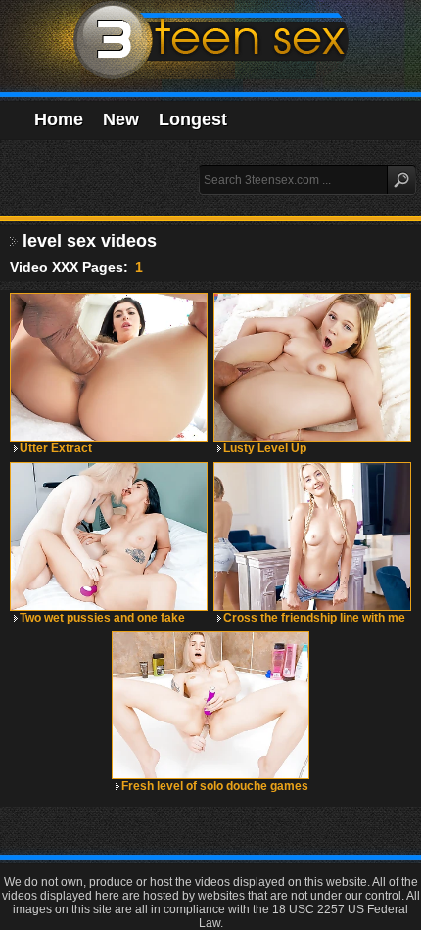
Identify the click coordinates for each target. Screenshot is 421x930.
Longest (193, 119)
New (121, 119)
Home (58, 119)
